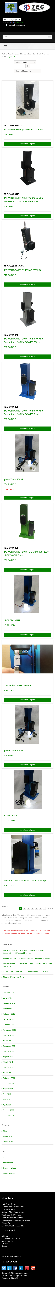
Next (49, 909)
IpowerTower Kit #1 (13, 750)
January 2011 (8, 1083)
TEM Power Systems (9, 1209)
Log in (5, 1157)
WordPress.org (9, 1173)
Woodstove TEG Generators (12, 1215)
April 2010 (7, 1105)
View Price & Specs (27, 144)
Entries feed (8, 1163)
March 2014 (8, 1062)
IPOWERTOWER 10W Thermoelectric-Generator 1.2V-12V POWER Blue (23, 411)
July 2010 (7, 1094)
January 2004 (8, 1115)
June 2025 (7, 998)
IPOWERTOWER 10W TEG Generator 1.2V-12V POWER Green (26, 552)
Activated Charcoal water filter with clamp (25, 880)
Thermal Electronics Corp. (13, 977)
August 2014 (8, 1057)
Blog (5, 1131)
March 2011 (8, 1073)
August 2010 (8, 1089)
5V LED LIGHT (11, 815)
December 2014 (9, 1046)
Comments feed (9, 1168)
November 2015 (9, 1030)
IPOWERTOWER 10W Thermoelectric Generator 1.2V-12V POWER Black (23, 198)
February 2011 (9, 1078)
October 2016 (8, 1025)
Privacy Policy (7, 1223)
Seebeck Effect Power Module (13, 1212)
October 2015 (8, 1035)
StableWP (15, 1278)
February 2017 (9, 1014)
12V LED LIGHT (12, 620)
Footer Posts (8, 1136)
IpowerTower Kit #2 (13, 479)
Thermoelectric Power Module (13, 1207)
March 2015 (8, 1041)
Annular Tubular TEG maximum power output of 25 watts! (26, 958)
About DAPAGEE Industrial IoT (13, 1226)
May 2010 (7, 1099)
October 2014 (8, 1051)
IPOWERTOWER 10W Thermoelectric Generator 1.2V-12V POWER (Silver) (23, 339)
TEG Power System (9, 1204)
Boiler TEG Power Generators (13, 1218)
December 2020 (9, 1003)
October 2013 (8, 1067)
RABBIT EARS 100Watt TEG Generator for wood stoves (25, 972)
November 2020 (9, 1009)
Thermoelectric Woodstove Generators (16, 1220)
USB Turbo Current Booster (18, 685)
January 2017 (8, 1019)
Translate (19, 22)
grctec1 (12, 56)
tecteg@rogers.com (17, 25)
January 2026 (8, 993)
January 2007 (8, 1110)
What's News (8, 1142)
